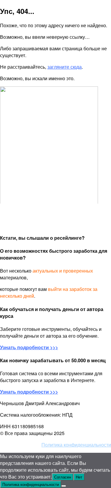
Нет (79, 477)
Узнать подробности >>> (29, 391)
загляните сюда (64, 66)
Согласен (62, 477)
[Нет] (63, 486)
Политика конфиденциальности (76, 444)
